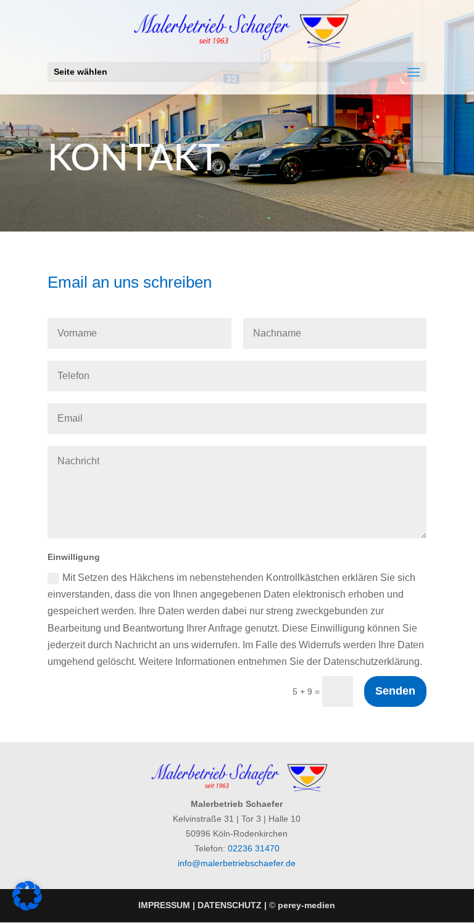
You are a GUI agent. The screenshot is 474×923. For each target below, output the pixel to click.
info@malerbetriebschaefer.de (237, 863)
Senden (395, 691)
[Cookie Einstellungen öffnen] (27, 908)
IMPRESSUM (164, 905)
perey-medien (306, 905)
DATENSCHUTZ (230, 905)
